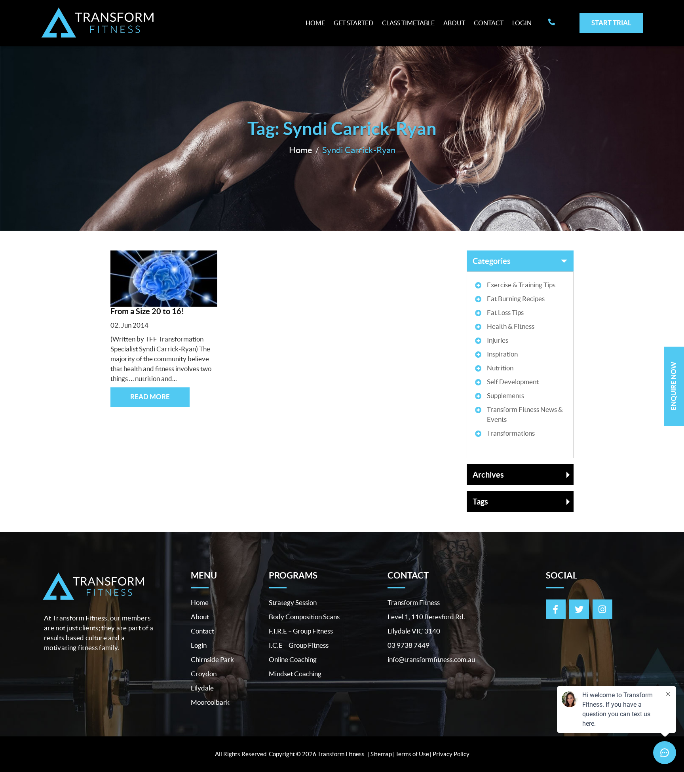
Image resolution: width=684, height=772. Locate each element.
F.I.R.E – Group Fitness (301, 631)
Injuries (497, 340)
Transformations (511, 433)
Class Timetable (408, 23)
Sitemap (381, 754)
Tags (480, 501)
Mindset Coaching (295, 673)
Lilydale (202, 688)
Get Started (353, 23)
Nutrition (500, 368)
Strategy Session (293, 602)
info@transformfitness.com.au (431, 659)
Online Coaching (293, 659)
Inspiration (502, 354)
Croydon (204, 673)
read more (150, 396)
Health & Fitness (510, 326)
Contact (489, 23)
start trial (611, 23)
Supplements (505, 395)
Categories (492, 261)
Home (315, 23)
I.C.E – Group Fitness (299, 645)
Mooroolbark (210, 702)
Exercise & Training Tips (521, 284)
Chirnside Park (212, 659)
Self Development (513, 381)
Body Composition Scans (304, 616)
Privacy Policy (451, 754)
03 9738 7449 (408, 645)
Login (522, 23)
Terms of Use (412, 754)
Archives (488, 474)
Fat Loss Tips (505, 312)
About (454, 23)
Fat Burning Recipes (516, 298)
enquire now (673, 386)
